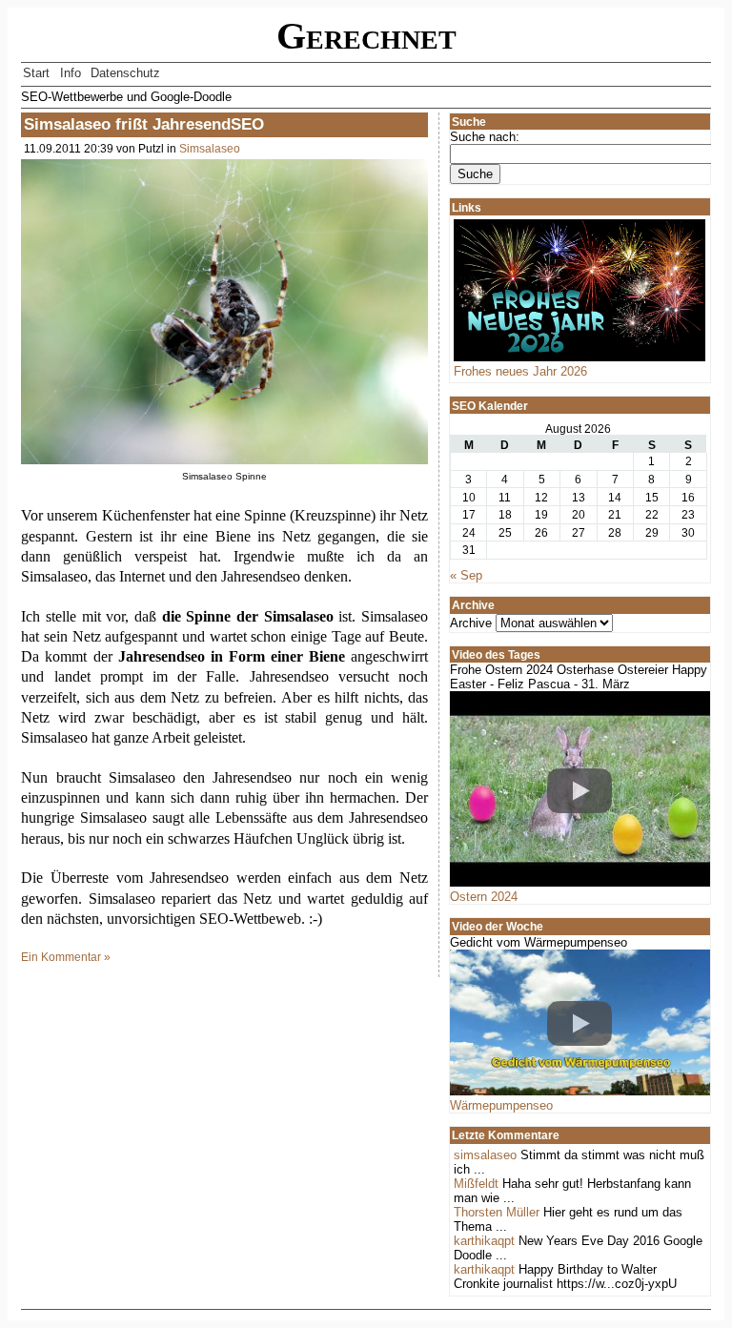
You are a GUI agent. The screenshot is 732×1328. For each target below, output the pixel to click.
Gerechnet (366, 36)
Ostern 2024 (484, 896)
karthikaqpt (484, 1241)
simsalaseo (485, 1155)
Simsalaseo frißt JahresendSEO (144, 123)
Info (70, 73)
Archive (471, 623)
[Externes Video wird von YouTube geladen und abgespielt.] (580, 790)
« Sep (466, 575)
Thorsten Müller (496, 1212)
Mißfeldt (476, 1183)
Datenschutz (125, 73)
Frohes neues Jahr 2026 (520, 371)
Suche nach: (484, 137)
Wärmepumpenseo (501, 1105)
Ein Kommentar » (66, 957)
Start (36, 73)
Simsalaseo (209, 148)
